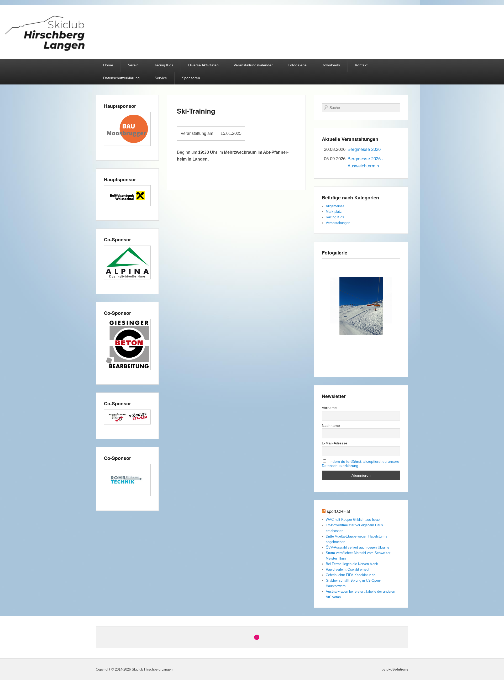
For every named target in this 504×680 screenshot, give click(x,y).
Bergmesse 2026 (364, 149)
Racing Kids (163, 65)
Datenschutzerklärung (121, 78)
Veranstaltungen (338, 223)
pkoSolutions (397, 669)
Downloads (331, 65)
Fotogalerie (297, 65)
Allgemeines (335, 206)
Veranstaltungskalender (253, 65)
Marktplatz (334, 212)
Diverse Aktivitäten (203, 65)
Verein (133, 65)
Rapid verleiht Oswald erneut (347, 569)
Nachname (331, 425)
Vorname (329, 408)
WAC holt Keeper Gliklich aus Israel (353, 520)
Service (161, 78)
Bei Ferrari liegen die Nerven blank (352, 564)
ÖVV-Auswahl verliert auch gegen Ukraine (357, 547)
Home (108, 65)
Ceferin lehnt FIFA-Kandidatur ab (350, 575)
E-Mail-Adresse (334, 443)
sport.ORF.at (338, 511)
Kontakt (361, 65)
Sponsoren (191, 78)
